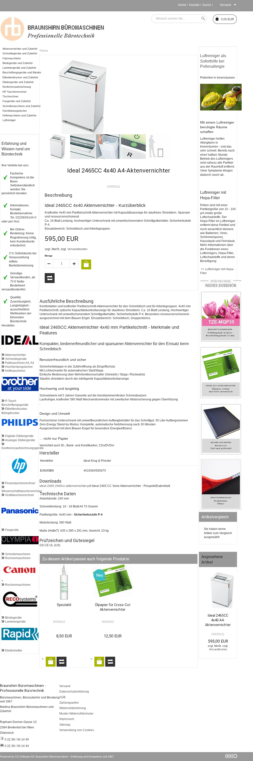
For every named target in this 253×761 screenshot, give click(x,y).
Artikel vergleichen (50, 278)
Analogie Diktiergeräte (19, 440)
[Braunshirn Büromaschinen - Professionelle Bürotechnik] (52, 28)
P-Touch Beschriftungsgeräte (14, 403)
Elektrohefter (13, 650)
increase (74, 263)
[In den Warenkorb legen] (86, 264)
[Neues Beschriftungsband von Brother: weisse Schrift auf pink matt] (221, 341)
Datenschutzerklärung (74, 691)
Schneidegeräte (15, 359)
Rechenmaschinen (17, 558)
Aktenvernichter (15, 355)
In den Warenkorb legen (51, 662)
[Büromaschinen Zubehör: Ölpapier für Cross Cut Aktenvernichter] (221, 397)
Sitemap (64, 724)
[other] (231, 756)
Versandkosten (77, 249)
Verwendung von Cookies (76, 730)
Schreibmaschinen (17, 554)
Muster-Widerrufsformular (76, 713)
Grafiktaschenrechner (19, 495)
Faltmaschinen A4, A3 (19, 363)
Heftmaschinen (14, 370)
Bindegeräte (13, 617)
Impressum (66, 719)
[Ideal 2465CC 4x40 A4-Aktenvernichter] (218, 591)
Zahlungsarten (69, 702)
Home (182, 5)
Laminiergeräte (15, 621)
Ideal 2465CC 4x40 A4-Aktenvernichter (218, 620)
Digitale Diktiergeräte (19, 436)
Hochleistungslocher (18, 367)
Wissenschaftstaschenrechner (21, 489)
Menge (49, 255)
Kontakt (194, 5)
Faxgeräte (11, 530)
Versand (64, 686)
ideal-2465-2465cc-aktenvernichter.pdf (65, 486)
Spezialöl (64, 605)
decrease (49, 263)
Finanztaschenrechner (19, 483)
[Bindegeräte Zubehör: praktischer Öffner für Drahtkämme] (221, 509)
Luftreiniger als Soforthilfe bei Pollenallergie (213, 61)
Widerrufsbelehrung (72, 708)
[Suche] (201, 19)
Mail (16, 221)
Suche (206, 5)
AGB (62, 697)
